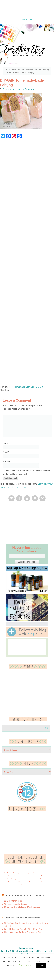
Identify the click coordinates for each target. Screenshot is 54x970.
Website (6, 461)
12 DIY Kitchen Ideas (13, 901)
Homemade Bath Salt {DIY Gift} (29, 387)
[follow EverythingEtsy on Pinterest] (27, 811)
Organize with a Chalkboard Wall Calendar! (22, 907)
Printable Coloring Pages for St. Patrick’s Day (23, 929)
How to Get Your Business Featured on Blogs (23, 932)
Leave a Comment (25, 89)
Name (6, 443)
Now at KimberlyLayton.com (22, 917)
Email (6, 452)
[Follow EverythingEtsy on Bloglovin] (27, 636)
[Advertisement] (27, 263)
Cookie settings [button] (25, 965)
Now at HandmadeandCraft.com (25, 895)
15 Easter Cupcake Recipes (15, 904)
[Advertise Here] (25, 864)
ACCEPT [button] (40, 965)
